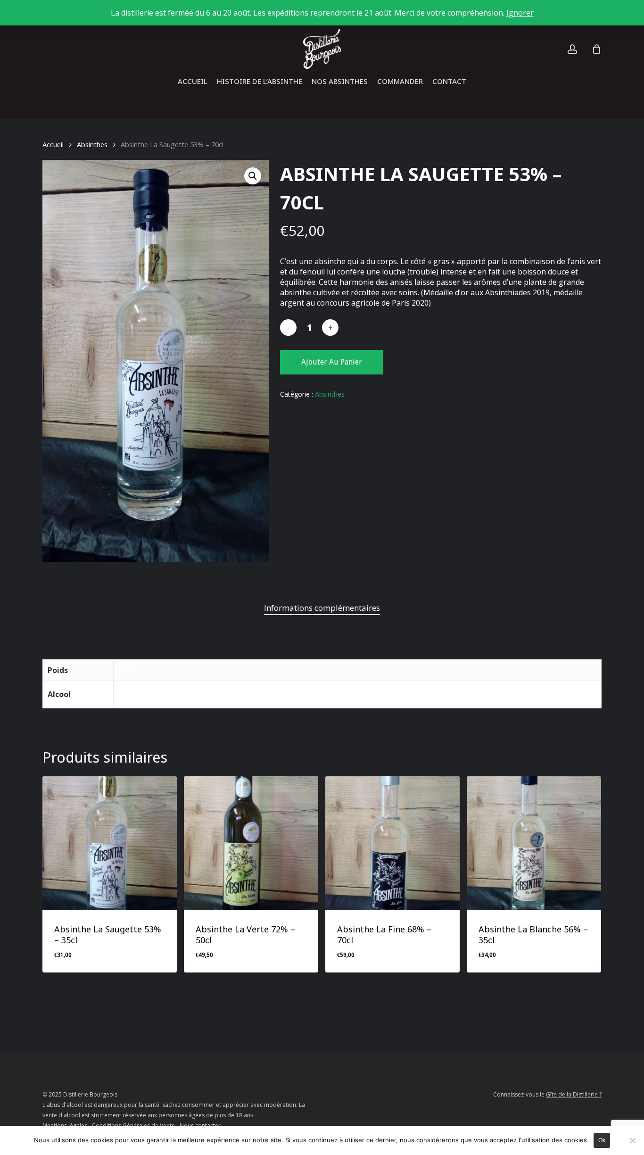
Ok (601, 1140)
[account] (572, 49)
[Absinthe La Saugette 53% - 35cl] (109, 843)
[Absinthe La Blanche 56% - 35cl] (534, 843)
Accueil (53, 144)
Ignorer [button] (520, 13)
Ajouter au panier (331, 361)
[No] (632, 1140)
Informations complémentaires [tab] (322, 607)
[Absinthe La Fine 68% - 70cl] (392, 843)
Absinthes (92, 144)
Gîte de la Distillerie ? (574, 1094)
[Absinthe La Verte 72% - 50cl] (251, 843)
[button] (252, 175)
